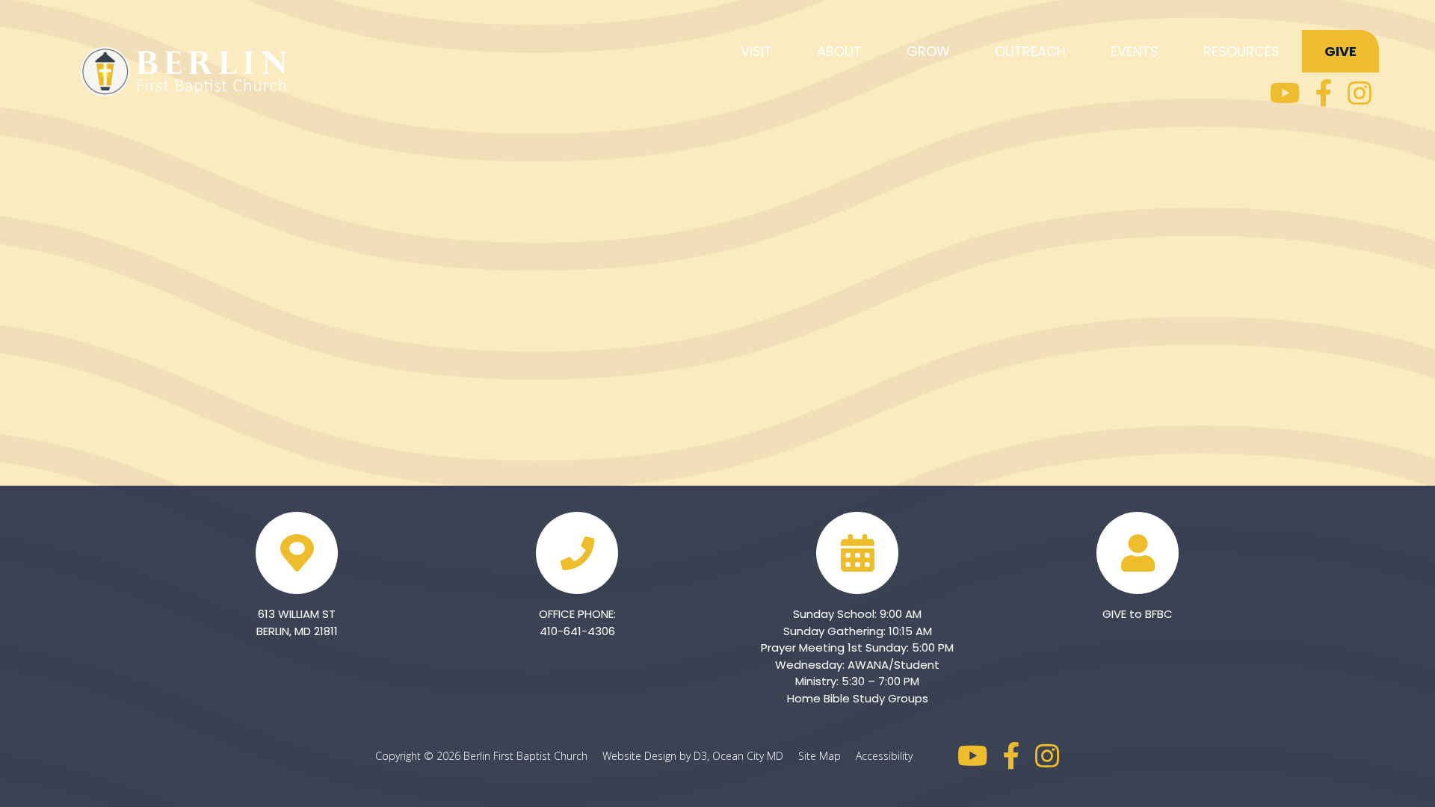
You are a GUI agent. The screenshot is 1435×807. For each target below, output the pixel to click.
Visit (756, 51)
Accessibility (884, 756)
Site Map (825, 756)
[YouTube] (1285, 93)
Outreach (1030, 51)
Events (1134, 51)
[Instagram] (1359, 93)
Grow (928, 51)
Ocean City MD (753, 756)
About (839, 51)
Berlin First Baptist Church (525, 756)
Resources (1241, 51)
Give (1340, 51)
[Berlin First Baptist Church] (187, 69)
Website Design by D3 (654, 756)
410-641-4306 (577, 631)
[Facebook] (1324, 93)
